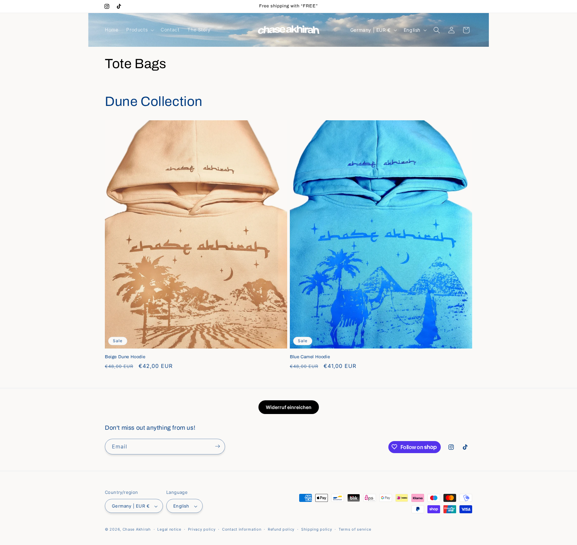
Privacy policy (202, 529)
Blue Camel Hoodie (310, 357)
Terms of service (355, 529)
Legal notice (169, 529)
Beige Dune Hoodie (125, 357)
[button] (139, 30)
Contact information (241, 529)
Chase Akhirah (137, 529)
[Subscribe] (217, 446)
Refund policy (281, 529)
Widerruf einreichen (289, 407)
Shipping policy (316, 529)
